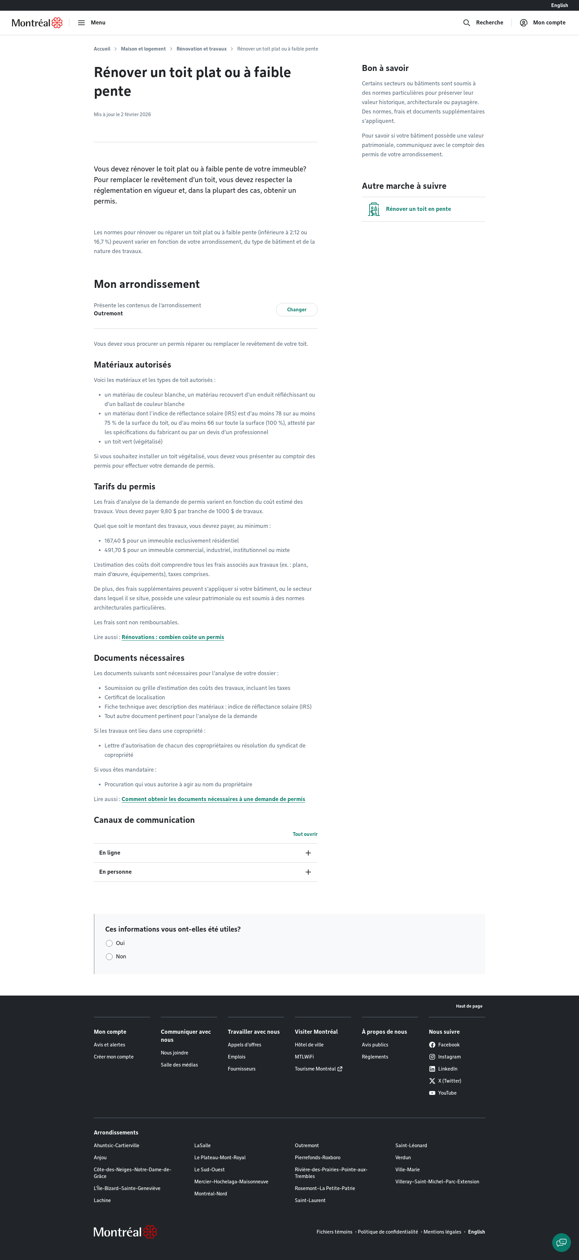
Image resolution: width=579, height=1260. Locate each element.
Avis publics (375, 1044)
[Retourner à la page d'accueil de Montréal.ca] (37, 22)
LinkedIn (447, 1069)
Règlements (375, 1056)
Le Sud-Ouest (209, 1169)
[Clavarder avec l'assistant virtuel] (561, 1242)
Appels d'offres (244, 1044)
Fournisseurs (242, 1069)
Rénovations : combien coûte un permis (173, 637)
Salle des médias (179, 1065)
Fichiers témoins (334, 1232)
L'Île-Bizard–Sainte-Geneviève (127, 1188)
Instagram (449, 1056)
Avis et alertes (109, 1044)
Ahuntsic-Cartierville (116, 1145)
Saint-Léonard (411, 1145)
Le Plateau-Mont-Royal (220, 1157)
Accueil (102, 49)
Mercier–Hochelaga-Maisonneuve (231, 1181)
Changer (297, 309)
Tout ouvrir (305, 834)
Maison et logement (143, 49)
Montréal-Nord (210, 1193)
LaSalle (202, 1145)
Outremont (307, 1145)
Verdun (403, 1157)
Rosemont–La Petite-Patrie (325, 1188)
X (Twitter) (449, 1081)
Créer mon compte (114, 1056)
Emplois (237, 1056)
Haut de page (469, 1006)
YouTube (447, 1093)
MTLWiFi (304, 1056)
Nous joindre (174, 1052)
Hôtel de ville (309, 1044)
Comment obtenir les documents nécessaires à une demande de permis (213, 799)
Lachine (102, 1200)
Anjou (100, 1157)
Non (121, 956)
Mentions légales (442, 1232)
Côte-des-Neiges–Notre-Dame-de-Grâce (132, 1173)
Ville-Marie (407, 1169)
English (559, 5)
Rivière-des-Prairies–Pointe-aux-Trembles (331, 1173)
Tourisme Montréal (315, 1069)
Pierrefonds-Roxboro (317, 1157)
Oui (120, 943)
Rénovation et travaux (202, 49)
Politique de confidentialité (388, 1232)
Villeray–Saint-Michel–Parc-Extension (437, 1181)
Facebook (449, 1044)
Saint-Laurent (310, 1200)
